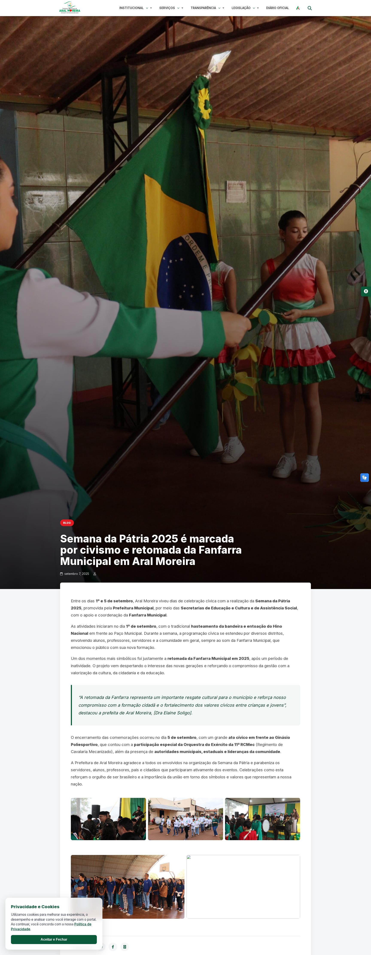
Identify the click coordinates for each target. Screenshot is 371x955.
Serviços (167, 8)
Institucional (131, 8)
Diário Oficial (277, 8)
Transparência (203, 8)
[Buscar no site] (309, 8)
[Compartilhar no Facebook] (113, 947)
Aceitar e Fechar (54, 939)
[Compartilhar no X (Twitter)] (124, 947)
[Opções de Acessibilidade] (366, 291)
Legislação (241, 8)
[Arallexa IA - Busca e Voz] (298, 8)
